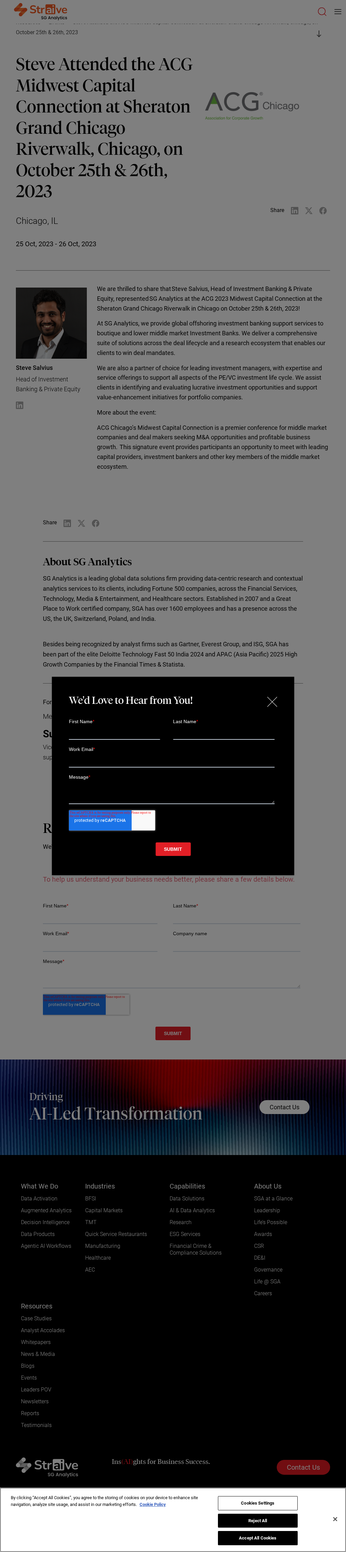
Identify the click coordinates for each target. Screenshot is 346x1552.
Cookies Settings (257, 1503)
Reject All (257, 1520)
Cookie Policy (153, 1504)
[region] (173, 1520)
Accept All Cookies (257, 1537)
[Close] (335, 1519)
